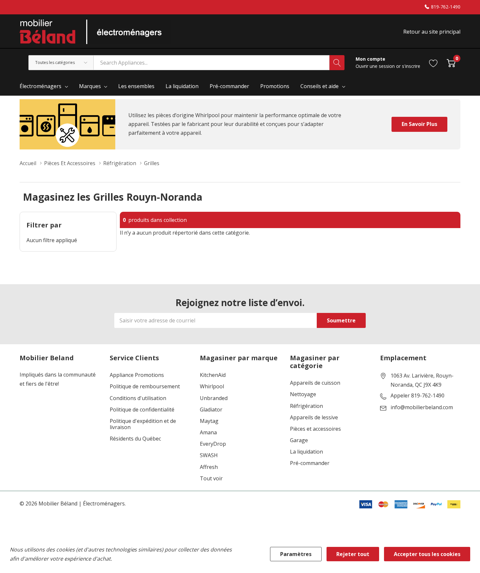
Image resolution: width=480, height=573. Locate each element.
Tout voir (211, 478)
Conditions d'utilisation (138, 398)
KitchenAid (213, 375)
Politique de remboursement (145, 386)
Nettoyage (303, 394)
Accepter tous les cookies (427, 554)
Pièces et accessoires (315, 429)
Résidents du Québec (135, 439)
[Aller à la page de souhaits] (433, 62)
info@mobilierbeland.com (422, 407)
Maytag (209, 421)
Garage (299, 440)
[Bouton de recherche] (336, 62)
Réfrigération (306, 406)
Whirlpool (212, 386)
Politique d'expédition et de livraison (143, 424)
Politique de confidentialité (142, 410)
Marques (90, 86)
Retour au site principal (431, 31)
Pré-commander (309, 463)
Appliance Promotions (137, 375)
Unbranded (214, 398)
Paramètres (296, 554)
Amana (208, 432)
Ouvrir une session (376, 66)
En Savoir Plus (419, 124)
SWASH (209, 455)
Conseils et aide (319, 86)
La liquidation (306, 452)
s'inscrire (411, 66)
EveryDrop (213, 444)
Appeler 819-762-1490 (417, 396)
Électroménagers (40, 86)
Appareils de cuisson (315, 383)
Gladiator (211, 410)
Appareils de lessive (314, 417)
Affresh (209, 467)
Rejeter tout (352, 554)
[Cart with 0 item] (451, 62)
